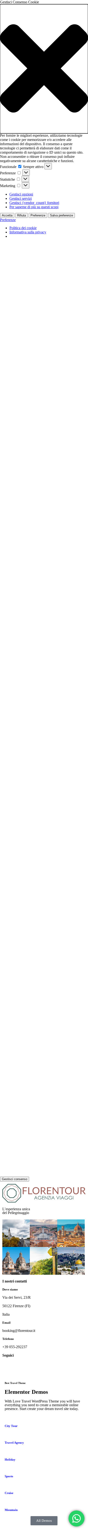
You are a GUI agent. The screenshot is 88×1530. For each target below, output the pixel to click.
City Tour (11, 1426)
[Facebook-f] (8, 1368)
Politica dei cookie (23, 228)
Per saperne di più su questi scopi (33, 207)
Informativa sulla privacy (27, 232)
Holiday (10, 1459)
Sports (9, 1476)
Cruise (9, 1493)
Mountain (11, 1510)
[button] (44, 68)
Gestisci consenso (14, 1179)
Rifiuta (21, 215)
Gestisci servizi (20, 198)
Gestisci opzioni (21, 194)
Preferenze (38, 215)
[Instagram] (21, 1368)
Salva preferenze (61, 215)
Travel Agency (14, 1442)
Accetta (7, 215)
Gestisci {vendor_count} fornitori (34, 203)
